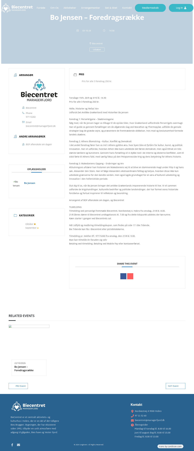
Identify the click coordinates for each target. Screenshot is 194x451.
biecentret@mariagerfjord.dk (40, 126)
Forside (41, 8)
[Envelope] (18, 444)
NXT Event (173, 386)
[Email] (130, 276)
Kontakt (127, 8)
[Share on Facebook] (123, 276)
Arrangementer (90, 8)
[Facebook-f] (12, 444)
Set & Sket (111, 8)
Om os (54, 8)
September (31, 227)
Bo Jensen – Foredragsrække (23, 368)
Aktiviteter (70, 8)
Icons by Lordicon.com (170, 446)
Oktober (29, 224)
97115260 (31, 116)
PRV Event (21, 386)
